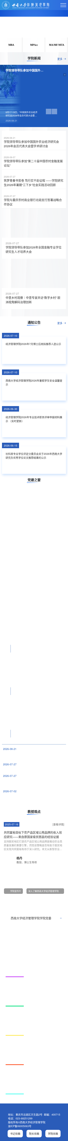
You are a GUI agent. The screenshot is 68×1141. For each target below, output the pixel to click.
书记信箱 (15, 1133)
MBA (11, 45)
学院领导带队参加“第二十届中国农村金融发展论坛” (33, 163)
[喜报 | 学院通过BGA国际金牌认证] (34, 955)
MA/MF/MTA (56, 45)
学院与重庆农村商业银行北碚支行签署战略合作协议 (33, 202)
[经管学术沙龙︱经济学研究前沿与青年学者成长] (34, 561)
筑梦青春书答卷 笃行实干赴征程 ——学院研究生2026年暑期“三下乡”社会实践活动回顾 (33, 182)
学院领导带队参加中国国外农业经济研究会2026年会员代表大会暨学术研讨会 (31, 144)
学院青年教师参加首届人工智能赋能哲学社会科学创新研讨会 (33, 783)
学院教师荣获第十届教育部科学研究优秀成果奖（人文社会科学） (33, 798)
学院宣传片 (15, 891)
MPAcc (34, 45)
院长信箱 (34, 1133)
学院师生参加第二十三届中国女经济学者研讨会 (28, 769)
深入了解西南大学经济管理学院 (43, 891)
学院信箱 (53, 1133)
